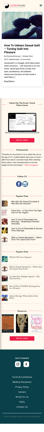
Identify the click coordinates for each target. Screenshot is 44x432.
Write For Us (22, 396)
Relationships (14, 59)
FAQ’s (22, 401)
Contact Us (22, 406)
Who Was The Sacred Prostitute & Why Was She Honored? (25, 203)
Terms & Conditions (22, 377)
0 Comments (26, 59)
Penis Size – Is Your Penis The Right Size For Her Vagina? (26, 212)
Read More (9, 81)
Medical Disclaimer (22, 382)
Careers (22, 391)
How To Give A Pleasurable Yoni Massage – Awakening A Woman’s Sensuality (25, 222)
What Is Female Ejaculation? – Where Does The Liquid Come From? (26, 239)
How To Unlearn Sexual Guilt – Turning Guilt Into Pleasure (22, 49)
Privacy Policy (22, 386)
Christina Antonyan (13, 56)
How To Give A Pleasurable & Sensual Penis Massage (26, 230)
